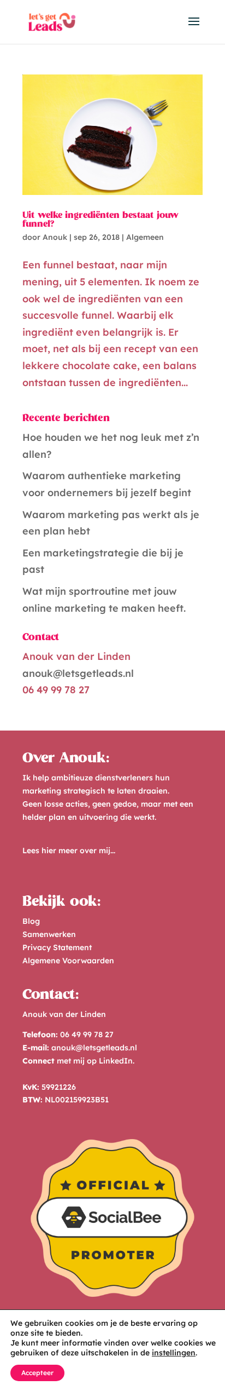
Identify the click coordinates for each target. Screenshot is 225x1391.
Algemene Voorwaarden (68, 960)
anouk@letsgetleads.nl (78, 673)
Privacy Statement (57, 947)
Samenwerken (49, 934)
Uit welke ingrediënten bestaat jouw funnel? (100, 220)
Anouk (55, 237)
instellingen (174, 1353)
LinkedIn (116, 1061)
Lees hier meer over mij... (68, 850)
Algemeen (145, 237)
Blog (31, 921)
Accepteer (37, 1373)
